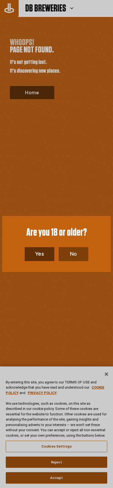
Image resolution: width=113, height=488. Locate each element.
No (73, 253)
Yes (39, 253)
